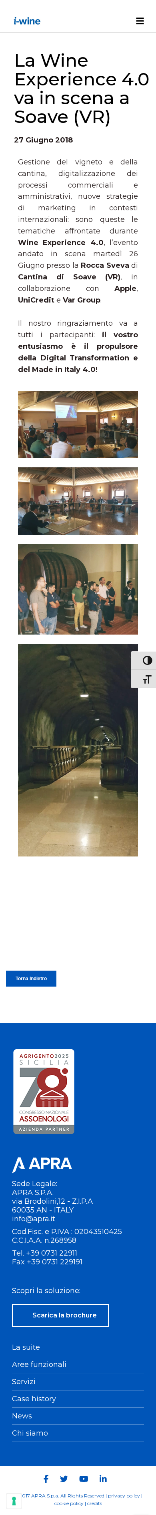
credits (94, 1503)
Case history (34, 1398)
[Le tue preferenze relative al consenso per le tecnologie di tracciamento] (14, 1501)
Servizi (24, 1381)
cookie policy (69, 1503)
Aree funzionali (39, 1364)
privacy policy (124, 1496)
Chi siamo (30, 1433)
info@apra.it (33, 1218)
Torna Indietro (31, 978)
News (22, 1416)
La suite (26, 1347)
